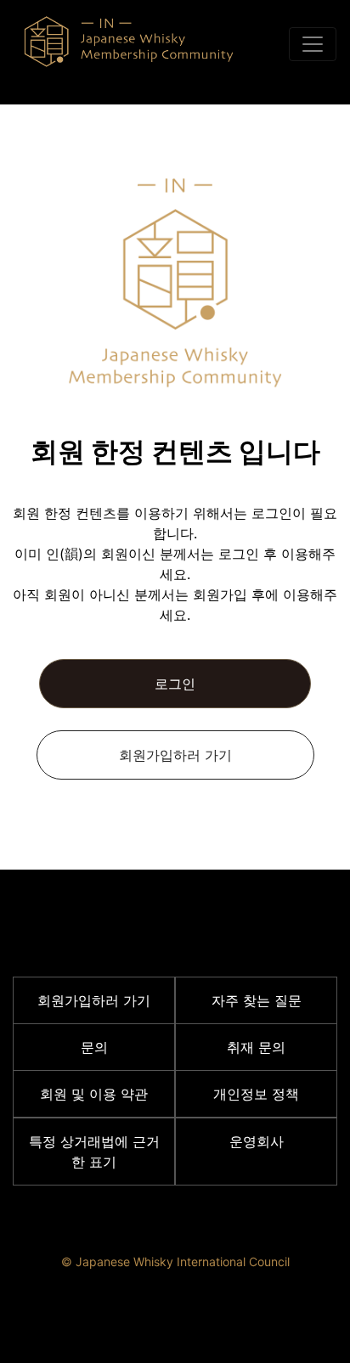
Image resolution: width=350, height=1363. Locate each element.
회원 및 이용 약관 (94, 1093)
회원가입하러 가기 (175, 754)
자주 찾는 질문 (257, 1000)
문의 (94, 1047)
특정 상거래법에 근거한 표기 (94, 1151)
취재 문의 (256, 1047)
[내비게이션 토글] (312, 44)
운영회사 (256, 1141)
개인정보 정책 (256, 1093)
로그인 (175, 683)
